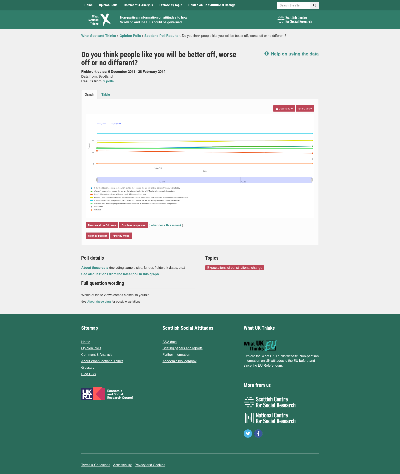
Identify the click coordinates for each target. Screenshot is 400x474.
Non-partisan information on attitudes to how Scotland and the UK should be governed (153, 19)
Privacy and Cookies (150, 464)
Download (284, 108)
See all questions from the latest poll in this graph (120, 274)
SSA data (169, 341)
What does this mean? (166, 225)
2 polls (108, 81)
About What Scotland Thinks (102, 360)
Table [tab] (105, 94)
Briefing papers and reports (182, 348)
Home (88, 5)
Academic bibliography (179, 360)
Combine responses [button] (134, 225)
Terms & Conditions (95, 464)
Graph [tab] (89, 94)
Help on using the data (294, 53)
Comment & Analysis (138, 5)
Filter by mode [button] (121, 236)
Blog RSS (88, 373)
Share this (304, 108)
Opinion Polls (108, 5)
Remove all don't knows (102, 225)
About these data (95, 267)
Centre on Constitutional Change (212, 5)
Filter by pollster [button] (97, 236)
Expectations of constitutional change (234, 267)
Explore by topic (170, 5)
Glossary (87, 367)
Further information (176, 354)
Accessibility (122, 464)
